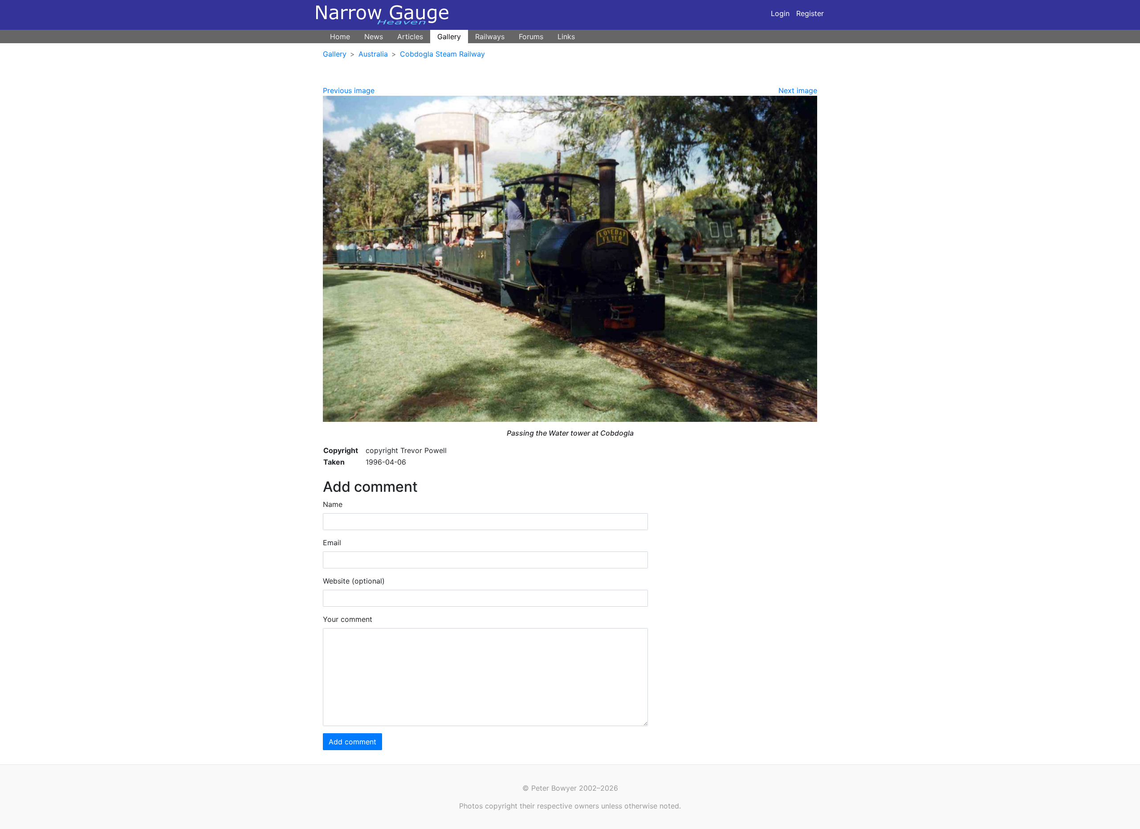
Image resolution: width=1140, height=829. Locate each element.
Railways (490, 36)
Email (332, 542)
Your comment (347, 619)
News (373, 36)
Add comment (352, 741)
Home (340, 36)
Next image (797, 90)
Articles (410, 36)
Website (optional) (354, 580)
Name (332, 504)
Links (566, 36)
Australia (373, 53)
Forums (531, 36)
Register (810, 13)
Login (780, 13)
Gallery (449, 36)
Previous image (349, 90)
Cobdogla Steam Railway (442, 53)
